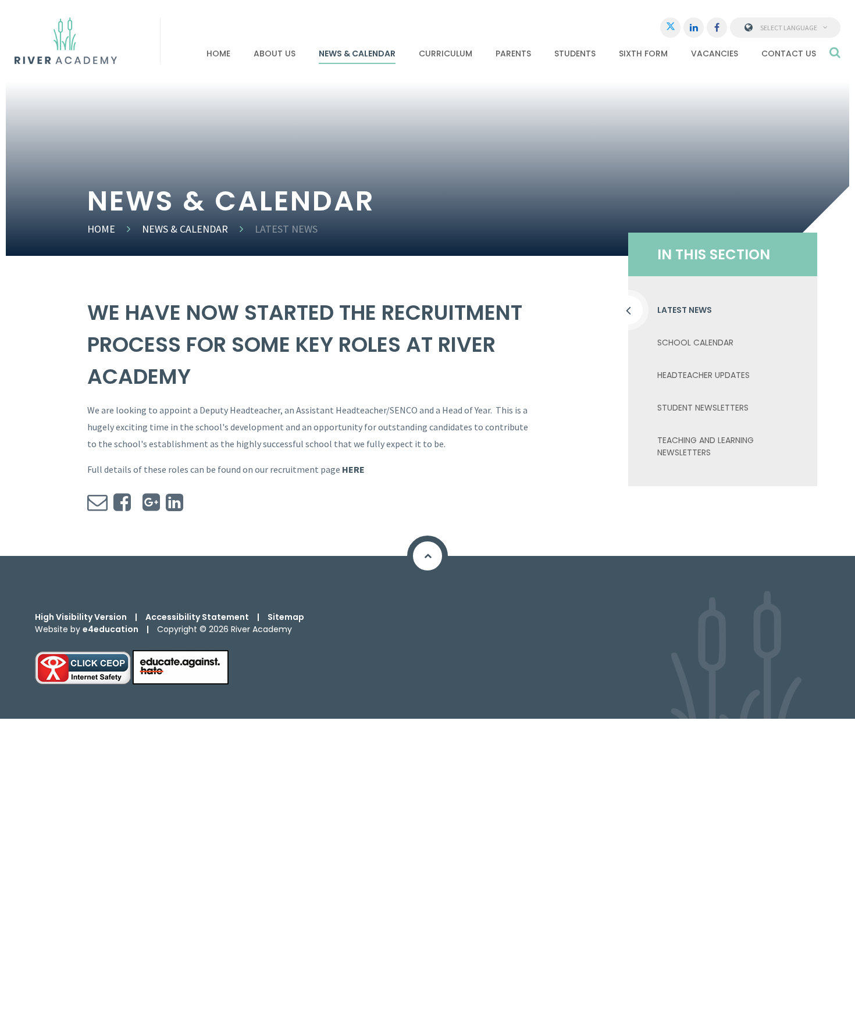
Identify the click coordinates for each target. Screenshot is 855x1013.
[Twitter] (670, 27)
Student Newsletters (703, 407)
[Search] (834, 52)
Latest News (286, 229)
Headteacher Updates (703, 375)
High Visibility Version (81, 617)
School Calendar (695, 342)
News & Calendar (185, 229)
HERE (353, 469)
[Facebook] (717, 27)
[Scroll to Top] (427, 556)
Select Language (788, 27)
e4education (110, 629)
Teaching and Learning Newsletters (705, 446)
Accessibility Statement (197, 617)
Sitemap (286, 617)
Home (101, 229)
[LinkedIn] (693, 27)
